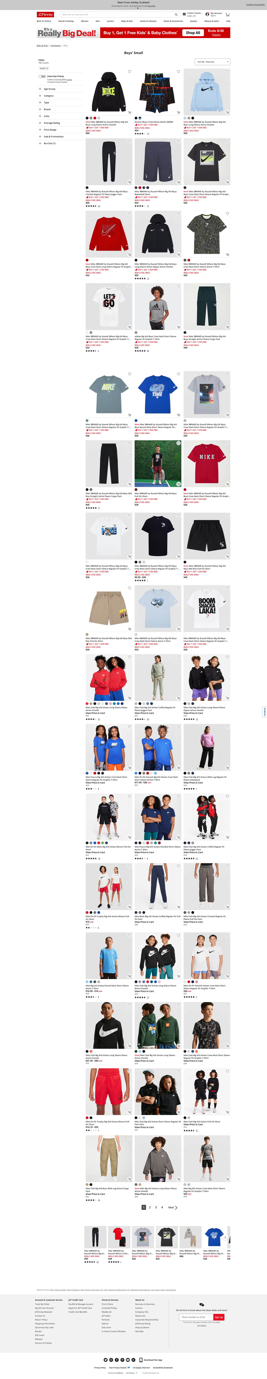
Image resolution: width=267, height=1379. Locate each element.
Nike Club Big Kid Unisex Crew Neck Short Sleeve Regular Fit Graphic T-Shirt (207, 1056)
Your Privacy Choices (117, 1368)
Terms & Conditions (115, 1373)
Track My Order (42, 1304)
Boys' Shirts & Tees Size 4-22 (92, 1290)
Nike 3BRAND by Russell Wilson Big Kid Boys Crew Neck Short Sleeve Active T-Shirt (205, 265)
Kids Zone (106, 1327)
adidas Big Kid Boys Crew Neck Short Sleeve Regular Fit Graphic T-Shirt (155, 337)
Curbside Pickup (109, 1308)
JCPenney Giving (142, 1323)
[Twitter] (106, 1359)
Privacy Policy (100, 1368)
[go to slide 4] (135, 8)
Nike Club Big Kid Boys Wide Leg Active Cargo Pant (107, 1189)
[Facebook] (117, 1359)
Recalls (38, 1331)
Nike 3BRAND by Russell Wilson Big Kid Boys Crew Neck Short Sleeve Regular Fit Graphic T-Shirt (207, 193)
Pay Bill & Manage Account (80, 1304)
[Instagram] (111, 1359)
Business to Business (145, 1304)
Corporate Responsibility (146, 1319)
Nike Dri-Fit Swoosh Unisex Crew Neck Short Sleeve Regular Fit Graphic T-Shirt (205, 987)
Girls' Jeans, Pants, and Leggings (163, 1290)
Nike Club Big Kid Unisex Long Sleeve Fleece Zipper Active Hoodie (204, 709)
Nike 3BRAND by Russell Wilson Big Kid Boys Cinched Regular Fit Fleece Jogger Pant (107, 193)
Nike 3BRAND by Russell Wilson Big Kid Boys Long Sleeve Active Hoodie (107, 123)
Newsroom (140, 1315)
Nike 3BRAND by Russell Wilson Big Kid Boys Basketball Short (156, 193)
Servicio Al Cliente (43, 1343)
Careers (139, 1308)
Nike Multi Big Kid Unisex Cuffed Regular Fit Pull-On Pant (158, 917)
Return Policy (41, 1319)
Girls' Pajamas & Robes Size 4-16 (116, 1290)
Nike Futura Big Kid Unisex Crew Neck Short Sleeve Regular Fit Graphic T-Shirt (106, 778)
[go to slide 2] (130, 8)
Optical (105, 1323)
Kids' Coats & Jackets (58, 1290)
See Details (201, 1325)
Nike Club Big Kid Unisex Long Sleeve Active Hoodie (155, 1056)
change (69, 80)
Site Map (139, 1331)
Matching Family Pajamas (140, 1290)
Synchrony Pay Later (44, 1327)
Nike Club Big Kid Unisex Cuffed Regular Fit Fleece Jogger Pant (155, 709)
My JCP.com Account (44, 1308)
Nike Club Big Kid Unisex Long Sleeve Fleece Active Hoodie (106, 709)
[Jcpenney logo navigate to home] (45, 14)
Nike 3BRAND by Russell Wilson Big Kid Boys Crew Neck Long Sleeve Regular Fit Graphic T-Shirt (108, 265)
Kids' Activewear (73, 1290)
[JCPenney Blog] (134, 1359)
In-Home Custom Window (113, 1331)
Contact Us (40, 1315)
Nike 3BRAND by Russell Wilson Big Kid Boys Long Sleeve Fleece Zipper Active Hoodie (156, 265)
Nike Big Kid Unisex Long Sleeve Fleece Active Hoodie (156, 1189)
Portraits (106, 1319)
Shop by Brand (142, 1327)
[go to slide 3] (133, 8)
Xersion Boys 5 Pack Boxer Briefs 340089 (154, 122)
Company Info (141, 1312)
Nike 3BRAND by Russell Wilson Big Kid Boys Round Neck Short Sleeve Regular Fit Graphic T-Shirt (156, 426)
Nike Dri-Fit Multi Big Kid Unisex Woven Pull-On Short (108, 848)
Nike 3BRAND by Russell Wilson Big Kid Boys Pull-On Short (156, 494)
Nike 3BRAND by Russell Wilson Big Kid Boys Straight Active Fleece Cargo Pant (205, 337)
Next (171, 1207)
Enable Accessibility (255, 4)
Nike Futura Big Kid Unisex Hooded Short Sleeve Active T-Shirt (158, 848)
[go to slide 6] (140, 8)
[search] (177, 14)
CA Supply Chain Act (141, 1368)
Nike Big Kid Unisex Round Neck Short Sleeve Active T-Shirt (107, 987)
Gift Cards (39, 1335)
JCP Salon (106, 1315)
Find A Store (107, 1304)
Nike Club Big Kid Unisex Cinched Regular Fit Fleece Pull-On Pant (205, 917)
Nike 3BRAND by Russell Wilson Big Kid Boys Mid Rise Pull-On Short (205, 567)
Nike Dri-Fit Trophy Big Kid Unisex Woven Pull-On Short (108, 917)
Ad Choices (130, 1373)
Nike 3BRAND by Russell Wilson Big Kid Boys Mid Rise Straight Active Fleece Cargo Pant (109, 494)
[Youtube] (128, 1359)
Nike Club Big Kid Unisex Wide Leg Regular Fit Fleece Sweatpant (205, 778)
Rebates (39, 1339)
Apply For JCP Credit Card (80, 1308)
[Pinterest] (122, 1359)
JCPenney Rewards (43, 1312)
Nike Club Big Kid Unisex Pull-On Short (202, 1121)
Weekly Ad (106, 1312)
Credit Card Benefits (77, 1312)
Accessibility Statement (163, 1368)
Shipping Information (45, 1323)
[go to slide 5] (138, 8)
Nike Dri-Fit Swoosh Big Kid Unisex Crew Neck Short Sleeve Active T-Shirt (156, 778)
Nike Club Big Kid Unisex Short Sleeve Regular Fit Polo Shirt (158, 1123)
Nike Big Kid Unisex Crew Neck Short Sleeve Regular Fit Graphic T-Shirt (204, 1189)
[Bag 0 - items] (227, 14)
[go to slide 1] (127, 8)
